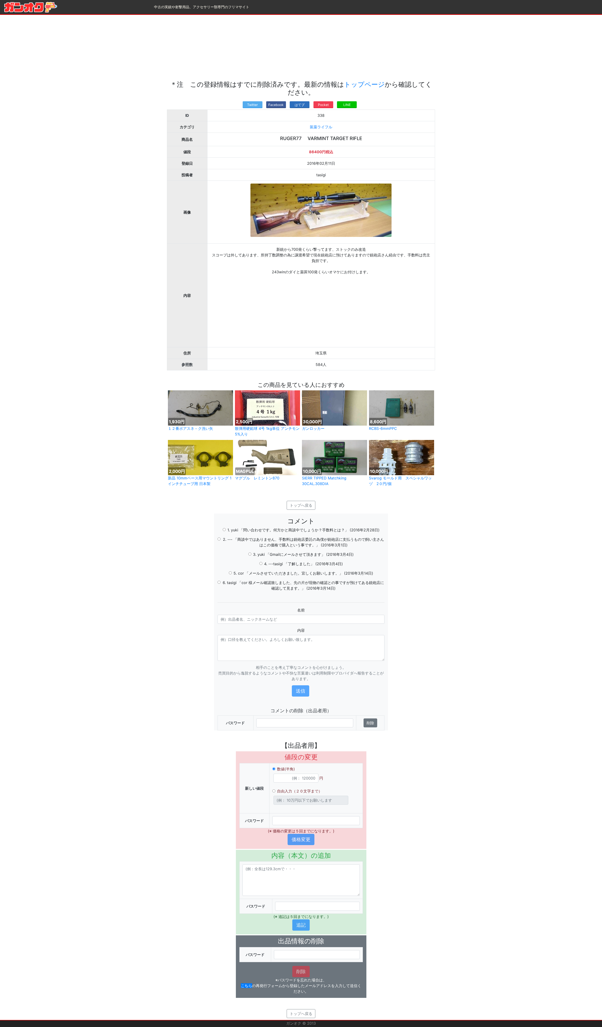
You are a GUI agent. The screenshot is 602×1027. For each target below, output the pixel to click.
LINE (347, 105)
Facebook (276, 105)
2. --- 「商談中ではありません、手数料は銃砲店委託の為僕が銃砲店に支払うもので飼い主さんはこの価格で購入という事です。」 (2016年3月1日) (303, 542)
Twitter (252, 105)
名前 (301, 610)
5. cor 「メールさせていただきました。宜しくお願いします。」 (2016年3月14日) (303, 573)
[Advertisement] (301, 48)
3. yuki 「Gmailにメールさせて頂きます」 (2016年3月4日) (303, 554)
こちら (246, 985)
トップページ (364, 84)
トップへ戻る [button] (301, 505)
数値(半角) (286, 769)
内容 (301, 630)
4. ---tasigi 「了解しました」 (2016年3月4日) (303, 563)
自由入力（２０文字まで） (299, 791)
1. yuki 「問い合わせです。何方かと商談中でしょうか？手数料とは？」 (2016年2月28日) (303, 530)
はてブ (300, 105)
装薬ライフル (321, 127)
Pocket (323, 105)
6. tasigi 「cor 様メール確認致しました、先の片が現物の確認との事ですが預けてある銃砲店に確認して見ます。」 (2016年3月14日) (303, 585)
